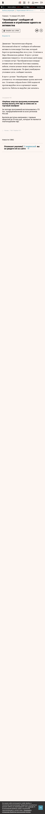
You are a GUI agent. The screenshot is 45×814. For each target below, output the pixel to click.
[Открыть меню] (41, 2)
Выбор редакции (8, 10)
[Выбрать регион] (29, 3)
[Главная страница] (3, 3)
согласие (30, 807)
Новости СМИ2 (8, 140)
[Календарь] (20, 3)
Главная (5, 16)
